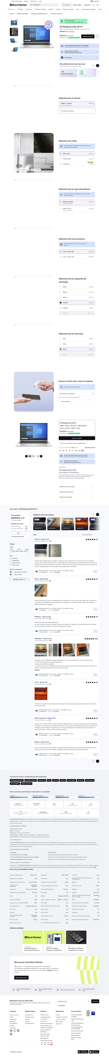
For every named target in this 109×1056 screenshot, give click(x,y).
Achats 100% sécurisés (46, 1040)
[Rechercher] (31, 5)
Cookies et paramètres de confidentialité (77, 1027)
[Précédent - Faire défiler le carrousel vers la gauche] (93, 65)
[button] (49, 24)
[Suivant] (41, 456)
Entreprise (88, 5)
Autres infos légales (76, 1033)
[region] (79, 73)
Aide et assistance (29, 1017)
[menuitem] (28, 9)
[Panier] (97, 4)
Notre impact (13, 1019)
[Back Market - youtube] (14, 1030)
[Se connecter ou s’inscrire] (93, 4)
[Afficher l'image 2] (33, 456)
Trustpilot (12, 1025)
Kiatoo (72, 447)
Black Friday (59, 1023)
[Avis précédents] (93, 761)
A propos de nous (14, 1015)
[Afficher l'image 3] (37, 456)
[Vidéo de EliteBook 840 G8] (14, 32)
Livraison (27, 1019)
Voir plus (37, 670)
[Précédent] (26, 456)
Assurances (43, 1021)
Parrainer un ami (44, 1015)
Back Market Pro (44, 1038)
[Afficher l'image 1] (30, 456)
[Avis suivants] (97, 761)
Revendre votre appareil (46, 1023)
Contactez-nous (29, 1015)
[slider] (11, 551)
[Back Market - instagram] (11, 1030)
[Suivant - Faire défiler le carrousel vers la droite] (97, 65)
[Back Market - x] (11, 1034)
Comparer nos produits (62, 1017)
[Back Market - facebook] (18, 1030)
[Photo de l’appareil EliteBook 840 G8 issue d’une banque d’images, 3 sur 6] (14, 50)
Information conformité (90, 447)
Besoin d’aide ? (77, 5)
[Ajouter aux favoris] (97, 36)
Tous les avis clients (61, 1019)
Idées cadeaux (59, 1021)
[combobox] (77, 394)
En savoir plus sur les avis (18, 536)
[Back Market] (18, 5)
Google (49, 970)
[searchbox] (45, 4)
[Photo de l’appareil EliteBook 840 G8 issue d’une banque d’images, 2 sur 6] (14, 41)
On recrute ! (13, 1028)
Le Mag (57, 1015)
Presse (11, 1017)
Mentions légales (75, 1035)
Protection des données (77, 1031)
